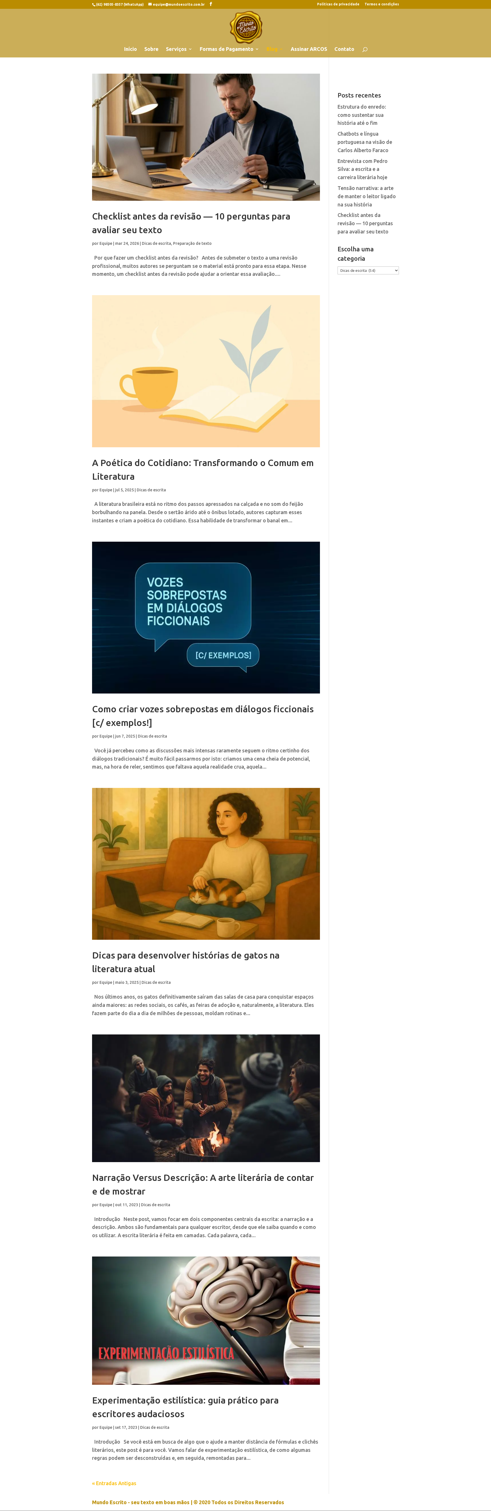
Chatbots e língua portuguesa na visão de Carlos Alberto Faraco (365, 142)
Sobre (151, 49)
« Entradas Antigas (114, 1483)
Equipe (105, 243)
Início (130, 49)
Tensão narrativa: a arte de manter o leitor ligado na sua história (367, 196)
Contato (344, 49)
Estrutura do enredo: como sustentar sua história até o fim (362, 115)
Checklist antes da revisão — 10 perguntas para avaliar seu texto (365, 223)
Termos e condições (382, 4)
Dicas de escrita (156, 243)
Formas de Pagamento (226, 49)
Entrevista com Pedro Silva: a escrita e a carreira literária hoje (363, 169)
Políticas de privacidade (338, 4)
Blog (272, 49)
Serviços (176, 49)
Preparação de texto (192, 243)
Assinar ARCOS (309, 49)
